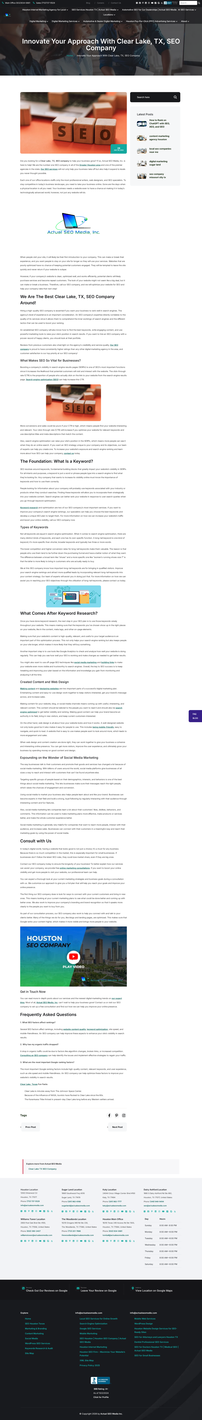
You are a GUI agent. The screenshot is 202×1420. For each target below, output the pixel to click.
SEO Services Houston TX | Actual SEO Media (94, 9)
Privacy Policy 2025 (90, 1365)
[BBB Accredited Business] (171, 2)
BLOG (195, 718)
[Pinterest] (143, 3)
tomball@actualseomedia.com (116, 1235)
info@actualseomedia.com (32, 1205)
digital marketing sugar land (158, 163)
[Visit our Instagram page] (124, 1115)
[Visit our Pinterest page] (117, 1115)
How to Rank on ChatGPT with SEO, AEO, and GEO (159, 123)
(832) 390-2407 (34, 1231)
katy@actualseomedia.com (114, 1206)
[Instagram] (149, 3)
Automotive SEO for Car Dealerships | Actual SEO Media (149, 9)
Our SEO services (49, 169)
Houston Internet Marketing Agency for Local (44, 9)
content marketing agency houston (159, 138)
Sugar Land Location (72, 1189)
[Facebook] (140, 3)
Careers (100, 3)
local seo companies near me (160, 150)
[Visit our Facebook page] (109, 1115)
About (184, 21)
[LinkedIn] (146, 3)
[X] (21, 1211)
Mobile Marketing (88, 1333)
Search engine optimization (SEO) (42, 379)
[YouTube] (152, 3)
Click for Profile (101, 1397)
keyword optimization (97, 1029)
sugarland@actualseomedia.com (76, 1206)
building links (107, 662)
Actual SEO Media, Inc (47, 1002)
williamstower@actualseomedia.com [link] (36, 1235)
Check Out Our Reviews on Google (46, 1290)
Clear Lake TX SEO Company (42, 1169)
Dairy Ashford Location (155, 1189)
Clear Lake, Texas (29, 1084)
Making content (27, 688)
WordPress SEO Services (37, 1343)
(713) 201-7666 (74, 1231)
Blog (88, 3)
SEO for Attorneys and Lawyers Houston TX (156, 1337)
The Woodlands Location (74, 1219)
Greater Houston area (89, 165)
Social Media (31, 1338)
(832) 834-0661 (115, 1231)
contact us (69, 453)
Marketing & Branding (36, 1328)
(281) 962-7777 (115, 1201)
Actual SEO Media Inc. (111, 1413)
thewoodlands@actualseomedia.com (78, 1235)
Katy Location (109, 1189)
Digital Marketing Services (64, 21)
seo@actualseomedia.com (155, 1206)
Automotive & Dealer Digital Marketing (101, 21)
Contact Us (116, 3)
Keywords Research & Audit (39, 1348)
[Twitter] (137, 3)
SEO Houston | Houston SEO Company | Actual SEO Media (103, 1340)
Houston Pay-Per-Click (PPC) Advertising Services (150, 21)
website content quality (74, 1029)
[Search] (199, 3)
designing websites (49, 688)
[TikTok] (155, 3)
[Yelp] (162, 3)
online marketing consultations (75, 868)
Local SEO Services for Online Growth (98, 1318)
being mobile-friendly (103, 727)
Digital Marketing (38, 21)
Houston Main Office (113, 1219)
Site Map (29, 1353)
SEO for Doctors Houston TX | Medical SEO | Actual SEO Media (156, 1349)
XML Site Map (87, 1360)
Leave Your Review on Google (99, 1290)
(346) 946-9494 (157, 1201)
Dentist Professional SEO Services (151, 1342)
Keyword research (29, 507)
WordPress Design (143, 1323)
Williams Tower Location (33, 1219)
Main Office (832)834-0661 (17, 3)
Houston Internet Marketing (93, 1347)
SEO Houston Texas (35, 1323)
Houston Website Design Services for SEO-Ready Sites (155, 1330)
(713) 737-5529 (33, 1201)
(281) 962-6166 (74, 1201)
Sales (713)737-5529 (45, 3)
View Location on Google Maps (153, 1290)
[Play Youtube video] (73, 956)
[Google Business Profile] (158, 3)
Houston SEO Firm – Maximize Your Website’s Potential (102, 1354)
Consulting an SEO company (34, 1055)
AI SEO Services (186, 9)
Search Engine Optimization (93, 1323)
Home (70, 55)
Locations (108, 14)
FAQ (194, 714)
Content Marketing (34, 1333)
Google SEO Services (90, 1328)
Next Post (117, 1127)
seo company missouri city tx (157, 176)
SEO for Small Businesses (147, 1355)
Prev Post (30, 1127)
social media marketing (85, 662)
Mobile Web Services (144, 1318)
